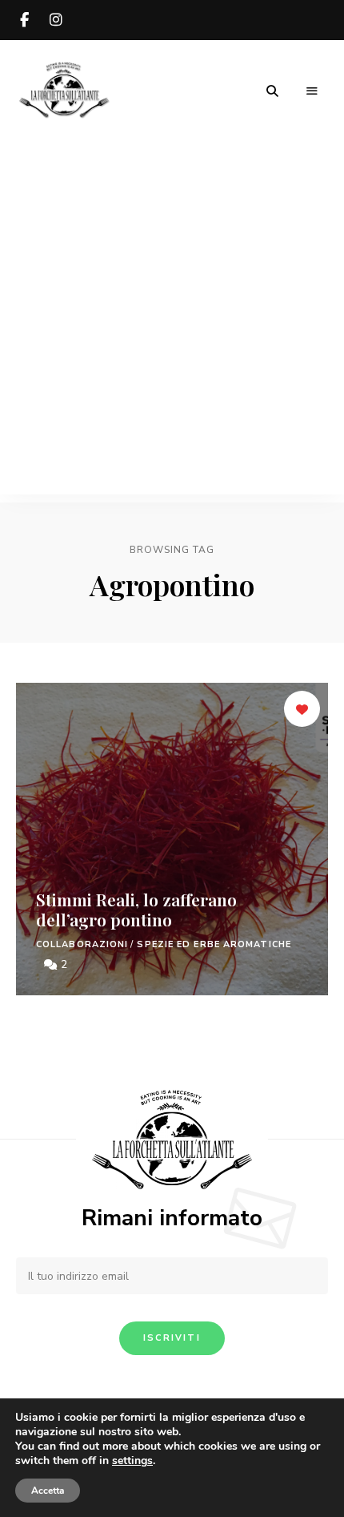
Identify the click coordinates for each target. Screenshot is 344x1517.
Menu (312, 91)
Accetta (47, 1490)
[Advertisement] (172, 322)
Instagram (56, 20)
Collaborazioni (82, 944)
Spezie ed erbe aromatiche (214, 944)
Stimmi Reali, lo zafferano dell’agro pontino (136, 909)
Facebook (24, 20)
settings (132, 1461)
